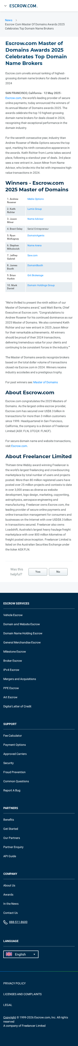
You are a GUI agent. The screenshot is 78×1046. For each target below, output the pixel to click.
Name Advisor (35, 218)
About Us (9, 885)
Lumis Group (34, 208)
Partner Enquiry (13, 847)
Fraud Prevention (14, 772)
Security (8, 763)
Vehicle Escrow (13, 615)
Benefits (8, 819)
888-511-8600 (18, 922)
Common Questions (16, 781)
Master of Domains (45, 382)
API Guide (9, 856)
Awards (8, 894)
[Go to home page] (26, 6)
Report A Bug (11, 790)
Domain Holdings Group (41, 285)
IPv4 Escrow (11, 669)
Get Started (10, 828)
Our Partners (11, 838)
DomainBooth (35, 265)
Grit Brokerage (35, 275)
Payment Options (14, 744)
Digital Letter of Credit (17, 706)
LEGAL (7, 1005)
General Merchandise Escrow (22, 642)
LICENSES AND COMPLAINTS (22, 994)
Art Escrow (10, 697)
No (58, 571)
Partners (10, 808)
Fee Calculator (12, 735)
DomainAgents (35, 235)
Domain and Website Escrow (21, 624)
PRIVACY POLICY (14, 983)
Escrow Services (16, 603)
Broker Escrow (12, 660)
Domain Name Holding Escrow (22, 633)
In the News (11, 903)
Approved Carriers (15, 754)
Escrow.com (13, 98)
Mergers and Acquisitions (19, 679)
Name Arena (34, 245)
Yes (37, 571)
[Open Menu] (5, 6)
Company (10, 873)
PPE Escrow (11, 688)
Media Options (35, 199)
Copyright (9, 1017)
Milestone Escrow (14, 651)
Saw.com (32, 255)
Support (10, 724)
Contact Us (10, 912)
